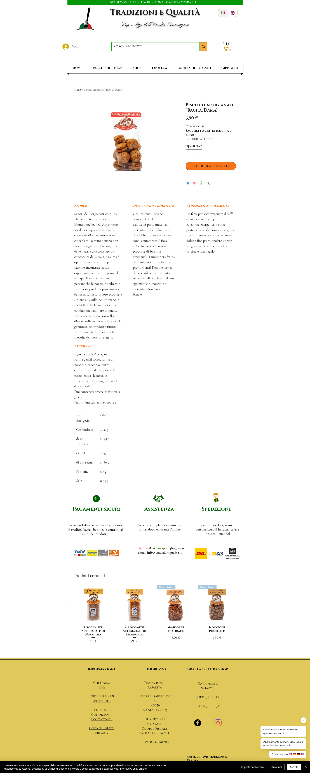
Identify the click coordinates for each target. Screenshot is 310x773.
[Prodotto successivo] (241, 604)
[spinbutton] (194, 153)
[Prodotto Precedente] (69, 604)
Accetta (294, 767)
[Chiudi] (306, 767)
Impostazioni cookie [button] (252, 767)
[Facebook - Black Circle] (197, 722)
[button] (227, 46)
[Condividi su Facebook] (188, 183)
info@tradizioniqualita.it (164, 552)
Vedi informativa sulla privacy (130, 768)
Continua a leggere (200, 139)
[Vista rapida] (93, 604)
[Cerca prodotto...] (203, 46)
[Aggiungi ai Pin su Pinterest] (195, 183)
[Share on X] (208, 183)
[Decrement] (188, 153)
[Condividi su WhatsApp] (201, 183)
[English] (233, 13)
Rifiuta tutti (276, 767)
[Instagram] (218, 722)
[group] (155, 620)
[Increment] (199, 153)
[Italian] (223, 13)
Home (77, 89)
